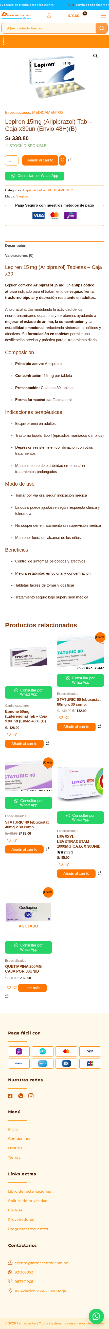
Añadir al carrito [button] (24, 744)
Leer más (32, 988)
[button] (103, 15)
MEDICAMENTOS (48, 113)
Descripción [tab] (15, 246)
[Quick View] (14, 735)
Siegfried (22, 196)
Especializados (17, 113)
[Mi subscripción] (49, 15)
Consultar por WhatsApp (37, 176)
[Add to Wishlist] (62, 160)
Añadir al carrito (40, 160)
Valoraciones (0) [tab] (19, 255)
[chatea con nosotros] (96, 1316)
